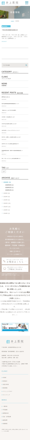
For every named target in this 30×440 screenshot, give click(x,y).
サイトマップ (6, 394)
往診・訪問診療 (7, 416)
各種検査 (5, 423)
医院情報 (5, 388)
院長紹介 (5, 381)
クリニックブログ (7, 391)
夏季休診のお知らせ (6, 96)
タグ (4, 171)
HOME (12, 21)
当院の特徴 (6, 384)
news (5, 26)
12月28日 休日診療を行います (8, 116)
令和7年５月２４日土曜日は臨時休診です (10, 143)
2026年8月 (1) (9, 184)
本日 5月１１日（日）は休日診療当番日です (11, 158)
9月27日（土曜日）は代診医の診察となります (11, 137)
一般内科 (5, 406)
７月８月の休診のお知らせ (10, 30)
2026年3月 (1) (9, 190)
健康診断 (5, 420)
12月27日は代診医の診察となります (9, 123)
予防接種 (5, 409)
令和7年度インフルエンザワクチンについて (11, 130)
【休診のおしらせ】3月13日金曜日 (9, 110)
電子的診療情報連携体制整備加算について (10, 103)
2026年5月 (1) (9, 187)
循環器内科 (6, 413)
